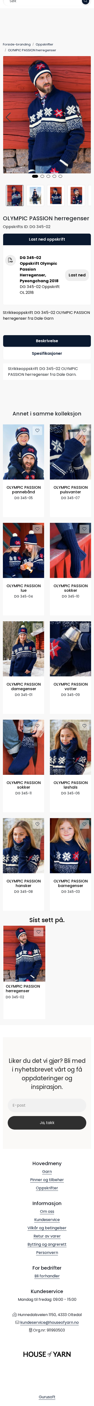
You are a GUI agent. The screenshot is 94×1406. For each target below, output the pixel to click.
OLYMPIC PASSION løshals (71, 785)
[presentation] (9, 117)
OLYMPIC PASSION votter (71, 687)
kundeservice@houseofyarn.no (49, 1322)
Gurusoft (47, 1397)
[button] (35, 176)
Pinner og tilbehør (47, 1180)
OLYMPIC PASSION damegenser (24, 687)
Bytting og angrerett (47, 1244)
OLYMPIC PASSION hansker (24, 883)
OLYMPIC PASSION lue (24, 588)
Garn (47, 1171)
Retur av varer (47, 1236)
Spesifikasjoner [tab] (47, 353)
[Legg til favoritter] (37, 430)
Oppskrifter (47, 1188)
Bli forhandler (47, 1276)
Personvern (47, 1252)
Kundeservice (47, 1219)
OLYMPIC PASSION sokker (71, 588)
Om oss (47, 1211)
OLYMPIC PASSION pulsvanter (71, 490)
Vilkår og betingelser (47, 1228)
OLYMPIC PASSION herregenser (23, 989)
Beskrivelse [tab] (47, 341)
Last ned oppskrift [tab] (47, 239)
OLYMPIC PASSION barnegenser (71, 883)
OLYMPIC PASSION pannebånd (24, 490)
